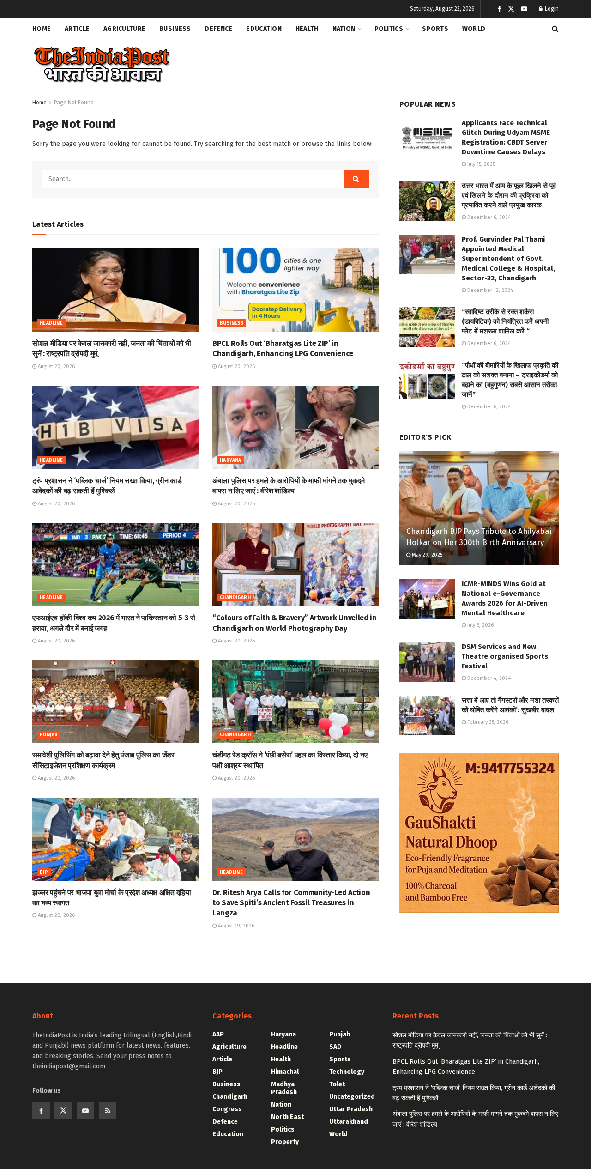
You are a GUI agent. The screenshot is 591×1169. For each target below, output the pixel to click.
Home (41, 29)
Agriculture (124, 29)
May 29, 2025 (426, 555)
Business (175, 29)
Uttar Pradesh (351, 1109)
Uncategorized (352, 1097)
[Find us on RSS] (107, 1110)
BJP (44, 872)
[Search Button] (555, 29)
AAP (218, 1034)
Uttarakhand (348, 1122)
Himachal (285, 1072)
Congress (227, 1109)
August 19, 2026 (235, 926)
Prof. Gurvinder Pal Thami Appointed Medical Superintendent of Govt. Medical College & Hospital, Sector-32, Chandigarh (508, 258)
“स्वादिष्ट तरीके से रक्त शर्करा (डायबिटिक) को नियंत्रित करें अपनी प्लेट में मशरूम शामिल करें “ (505, 321)
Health (307, 29)
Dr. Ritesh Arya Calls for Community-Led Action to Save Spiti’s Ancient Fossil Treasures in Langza (291, 903)
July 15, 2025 (480, 164)
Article (77, 29)
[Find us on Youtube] (524, 9)
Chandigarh (235, 597)
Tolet (337, 1084)
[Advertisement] (391, 63)
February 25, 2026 (487, 722)
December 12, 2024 (489, 290)
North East (287, 1117)
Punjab (49, 735)
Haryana (230, 460)
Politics (388, 29)
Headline (51, 323)
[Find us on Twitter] (511, 9)
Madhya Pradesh (284, 1088)
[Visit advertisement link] (479, 833)
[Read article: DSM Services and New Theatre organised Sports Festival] (427, 662)
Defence (218, 29)
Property (285, 1142)
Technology (346, 1072)
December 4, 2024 (488, 678)
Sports (435, 29)
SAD (335, 1047)
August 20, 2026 (55, 366)
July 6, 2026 (480, 625)
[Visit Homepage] (101, 65)
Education (264, 29)
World (473, 29)
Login (551, 9)
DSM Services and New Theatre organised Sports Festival (505, 656)
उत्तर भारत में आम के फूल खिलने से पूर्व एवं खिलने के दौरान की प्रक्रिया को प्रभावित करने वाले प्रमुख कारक (509, 195)
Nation (344, 29)
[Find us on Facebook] (499, 9)
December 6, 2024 (488, 217)
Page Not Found (74, 102)
